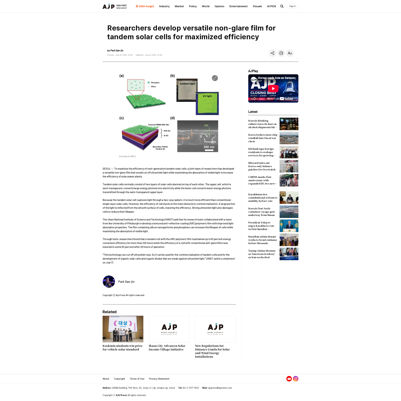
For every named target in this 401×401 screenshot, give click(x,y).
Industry (164, 6)
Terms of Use (137, 378)
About (106, 378)
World (205, 6)
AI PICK (271, 6)
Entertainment (238, 6)
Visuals (257, 6)
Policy (193, 6)
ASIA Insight (146, 6)
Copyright (119, 378)
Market (179, 6)
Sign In (292, 6)
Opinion (219, 6)
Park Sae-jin (126, 281)
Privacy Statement (159, 378)
